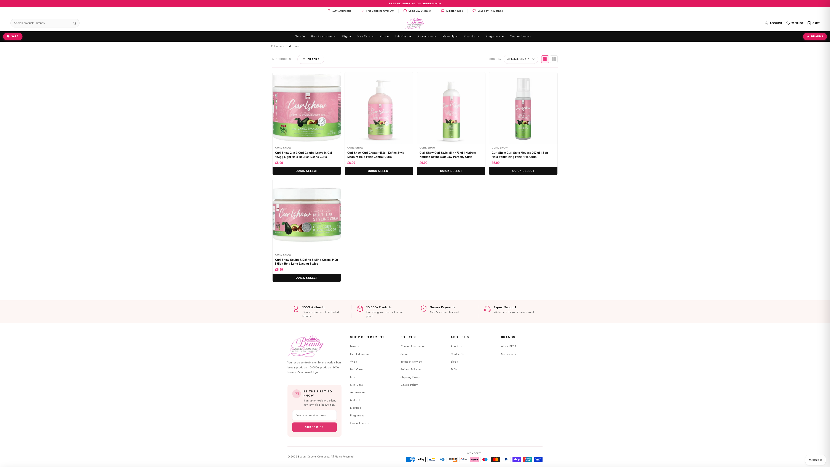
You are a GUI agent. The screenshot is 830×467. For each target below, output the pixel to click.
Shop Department (367, 337)
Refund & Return (411, 369)
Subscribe (314, 427)
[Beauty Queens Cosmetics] (415, 23)
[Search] (74, 23)
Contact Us (457, 354)
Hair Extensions (359, 354)
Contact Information (413, 346)
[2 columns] (554, 59)
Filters (313, 59)
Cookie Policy (409, 385)
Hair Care (356, 369)
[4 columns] (545, 59)
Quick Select (307, 171)
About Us (460, 337)
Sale (15, 36)
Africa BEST (508, 346)
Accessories (357, 392)
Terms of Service (411, 362)
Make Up (355, 400)
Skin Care (356, 385)
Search (405, 354)
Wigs (353, 362)
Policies (409, 337)
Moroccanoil (509, 354)
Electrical (356, 408)
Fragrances (357, 415)
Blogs (454, 362)
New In (354, 346)
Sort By (495, 59)
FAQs (454, 369)
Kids (352, 377)
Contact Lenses (359, 423)
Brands (817, 36)
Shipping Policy (410, 377)
